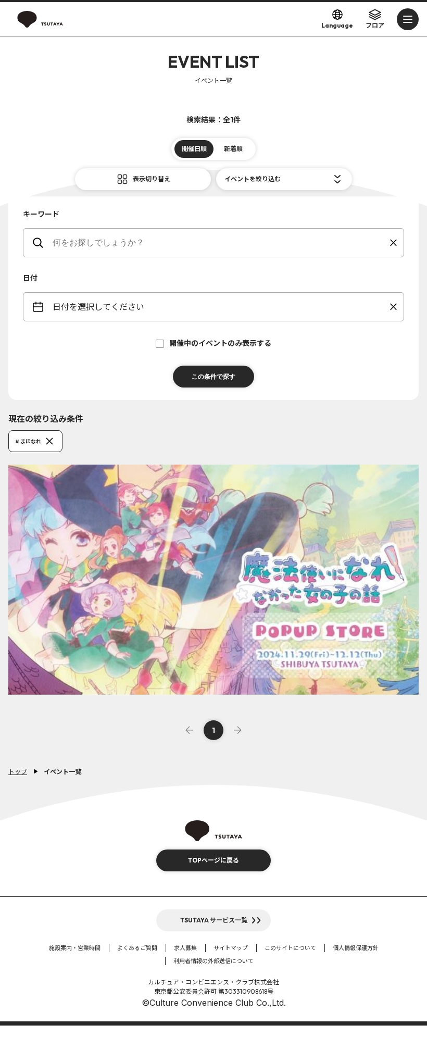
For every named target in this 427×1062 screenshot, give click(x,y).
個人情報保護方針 (356, 948)
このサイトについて (290, 948)
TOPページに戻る (213, 860)
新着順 (233, 149)
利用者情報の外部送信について (213, 961)
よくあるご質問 (137, 948)
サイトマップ (231, 948)
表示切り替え (151, 179)
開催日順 (194, 149)
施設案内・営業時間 (75, 948)
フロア (375, 25)
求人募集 (185, 948)
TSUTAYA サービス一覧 (213, 920)
